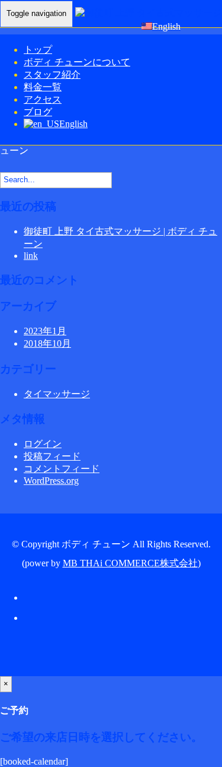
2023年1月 (45, 331)
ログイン (43, 444)
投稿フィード (52, 456)
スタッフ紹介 (52, 74)
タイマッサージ (57, 394)
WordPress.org (51, 481)
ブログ (38, 112)
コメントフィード (61, 469)
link (31, 256)
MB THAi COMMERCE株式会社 (130, 563)
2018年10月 (47, 343)
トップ (38, 50)
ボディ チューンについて (77, 62)
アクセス (43, 99)
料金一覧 (43, 87)
